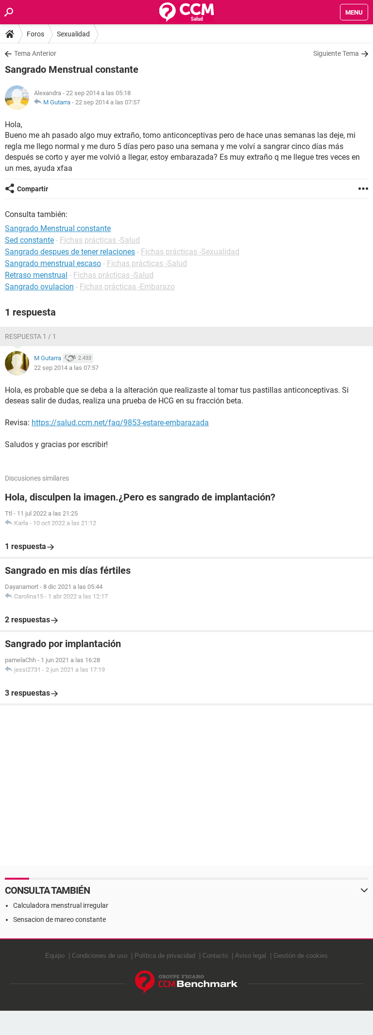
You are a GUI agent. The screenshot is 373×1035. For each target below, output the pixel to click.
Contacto (215, 955)
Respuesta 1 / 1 (30, 336)
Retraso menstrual (36, 275)
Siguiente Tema (336, 53)
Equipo (55, 955)
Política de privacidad (165, 955)
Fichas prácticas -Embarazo (127, 286)
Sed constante (29, 240)
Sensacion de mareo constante (59, 919)
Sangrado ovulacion (39, 286)
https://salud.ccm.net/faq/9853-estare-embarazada (120, 422)
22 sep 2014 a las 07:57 (107, 102)
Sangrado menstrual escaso (53, 263)
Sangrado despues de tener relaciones (70, 251)
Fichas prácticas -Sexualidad (190, 251)
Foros (35, 34)
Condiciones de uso (99, 955)
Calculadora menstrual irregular (60, 905)
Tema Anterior (35, 53)
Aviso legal (250, 955)
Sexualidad (73, 34)
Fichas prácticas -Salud (100, 240)
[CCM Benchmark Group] (186, 982)
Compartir (32, 189)
